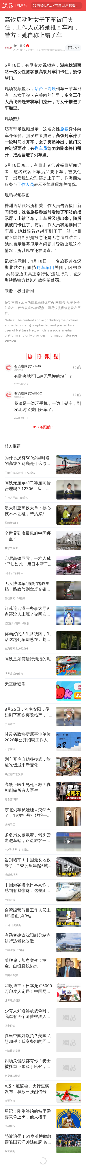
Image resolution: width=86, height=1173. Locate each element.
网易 (7, 5)
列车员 (40, 148)
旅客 (64, 128)
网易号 (22, 5)
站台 (38, 88)
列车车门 (45, 267)
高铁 (51, 88)
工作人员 (25, 184)
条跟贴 (42, 426)
